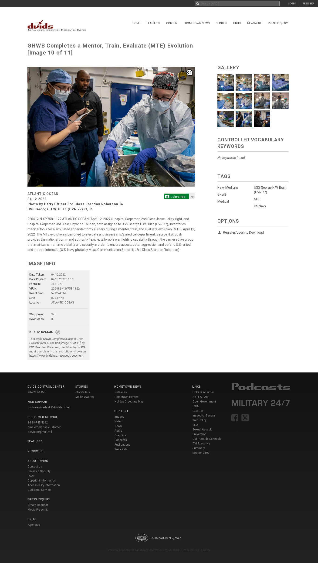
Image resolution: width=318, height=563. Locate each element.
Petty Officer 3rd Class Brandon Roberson (81, 204)
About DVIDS (37, 461)
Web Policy (199, 420)
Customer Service (39, 489)
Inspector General (204, 415)
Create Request (38, 505)
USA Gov (198, 411)
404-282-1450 (36, 392)
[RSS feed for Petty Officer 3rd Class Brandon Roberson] (122, 204)
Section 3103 (201, 452)
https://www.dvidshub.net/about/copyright (56, 355)
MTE (257, 199)
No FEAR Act (201, 397)
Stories (221, 23)
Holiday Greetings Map (129, 401)
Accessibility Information (44, 485)
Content (172, 23)
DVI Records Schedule (207, 438)
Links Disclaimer (203, 392)
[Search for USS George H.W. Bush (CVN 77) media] (86, 209)
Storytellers (82, 392)
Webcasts (121, 449)
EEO (195, 425)
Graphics (120, 435)
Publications (122, 444)
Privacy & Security (39, 471)
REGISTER (308, 3)
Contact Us (35, 466)
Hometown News (197, 23)
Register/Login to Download (243, 232)
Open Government (204, 401)
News (118, 426)
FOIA (196, 406)
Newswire (254, 23)
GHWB (222, 194)
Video (118, 421)
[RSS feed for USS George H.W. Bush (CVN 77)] (91, 209)
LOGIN (292, 3)
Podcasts (121, 440)
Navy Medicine (228, 187)
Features (153, 23)
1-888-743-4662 (38, 422)
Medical (223, 201)
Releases (121, 392)
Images (119, 416)
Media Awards (84, 397)
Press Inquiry (278, 23)
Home (136, 23)
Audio (118, 430)
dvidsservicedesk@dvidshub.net (49, 407)
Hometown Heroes (127, 397)
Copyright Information (42, 480)
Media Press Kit (38, 509)
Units (237, 23)
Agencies (34, 524)
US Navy (260, 206)
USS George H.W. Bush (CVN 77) (55, 209)
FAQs (31, 476)
